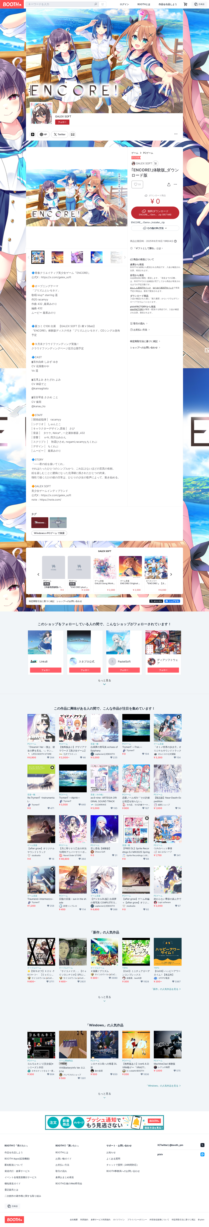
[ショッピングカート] (185, 4)
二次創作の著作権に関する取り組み (23, 1195)
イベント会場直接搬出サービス (21, 1177)
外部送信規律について (159, 1220)
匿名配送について (14, 1164)
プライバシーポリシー (137, 1220)
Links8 (44, 661)
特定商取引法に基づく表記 (144, 341)
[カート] (155, 163)
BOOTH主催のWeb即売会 (69, 1183)
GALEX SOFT (63, 116)
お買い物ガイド (64, 1158)
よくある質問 (113, 1158)
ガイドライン (119, 1220)
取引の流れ (139, 323)
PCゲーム (148, 152)
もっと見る (104, 680)
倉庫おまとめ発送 (65, 1177)
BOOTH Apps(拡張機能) (17, 1158)
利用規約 (84, 1220)
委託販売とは (11, 1189)
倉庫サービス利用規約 (100, 1220)
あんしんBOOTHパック (140, 288)
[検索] (96, 4)
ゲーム (134, 152)
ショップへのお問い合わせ (144, 347)
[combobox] (62, 4)
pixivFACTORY (137, 309)
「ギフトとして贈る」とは (147, 248)
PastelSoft (124, 661)
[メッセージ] (73, 134)
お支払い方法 (140, 329)
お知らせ (111, 1152)
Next (124, 197)
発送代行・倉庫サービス (17, 1171)
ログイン (124, 4)
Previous (28, 197)
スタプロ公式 (86, 661)
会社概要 (74, 1220)
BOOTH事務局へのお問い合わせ (123, 1171)
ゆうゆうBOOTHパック (163, 288)
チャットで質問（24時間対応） (122, 1164)
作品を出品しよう (168, 4)
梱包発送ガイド (13, 1183)
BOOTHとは (143, 4)
